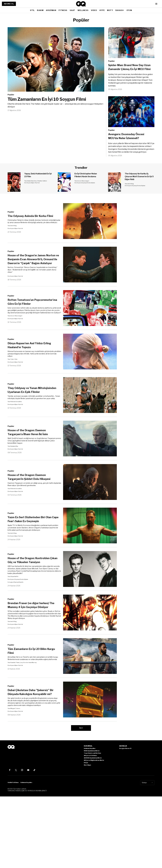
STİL (32, 10)
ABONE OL (9, 4)
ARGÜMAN (51, 10)
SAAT (72, 10)
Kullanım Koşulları (26, 782)
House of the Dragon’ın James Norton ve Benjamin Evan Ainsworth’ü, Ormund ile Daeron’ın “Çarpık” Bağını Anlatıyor (33, 259)
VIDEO (94, 10)
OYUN (129, 10)
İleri (81, 728)
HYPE (102, 10)
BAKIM (40, 10)
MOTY (110, 10)
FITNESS (63, 10)
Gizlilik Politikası (13, 782)
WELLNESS (83, 10)
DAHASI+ (119, 10)
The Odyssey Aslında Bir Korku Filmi (30, 216)
